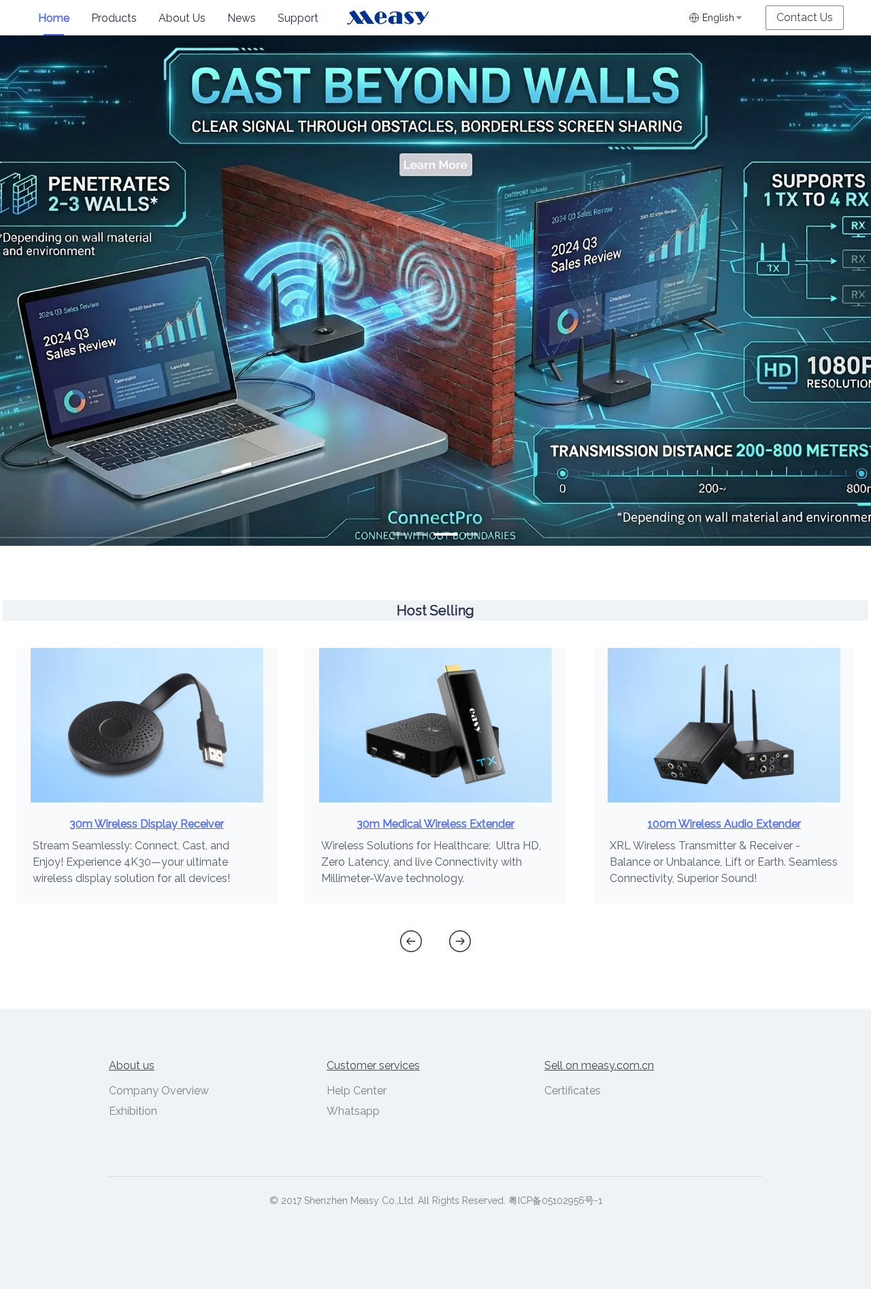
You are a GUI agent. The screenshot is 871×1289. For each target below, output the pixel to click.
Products (114, 18)
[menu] (187, 18)
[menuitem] (53, 18)
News (241, 18)
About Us (182, 18)
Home (53, 18)
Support (298, 18)
